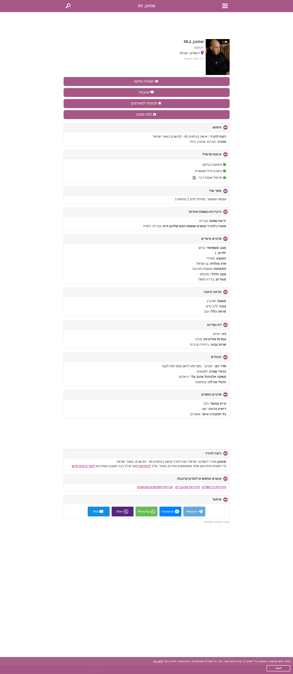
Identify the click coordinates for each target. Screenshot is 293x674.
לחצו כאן (158, 661)
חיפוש (210, 129)
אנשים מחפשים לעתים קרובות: (192, 480)
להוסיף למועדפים (144, 103)
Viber (119, 511)
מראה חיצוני (205, 293)
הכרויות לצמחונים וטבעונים (155, 487)
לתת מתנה (144, 114)
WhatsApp (143, 511)
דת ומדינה (207, 326)
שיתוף (210, 501)
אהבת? (144, 92)
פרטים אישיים (204, 240)
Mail (95, 511)
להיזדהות (145, 466)
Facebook (167, 511)
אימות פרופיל (205, 156)
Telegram (192, 511)
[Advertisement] (146, 24)
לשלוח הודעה (144, 81)
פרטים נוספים (204, 396)
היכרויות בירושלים (214, 487)
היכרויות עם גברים (187, 487)
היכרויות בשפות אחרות (198, 213)
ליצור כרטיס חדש (83, 466)
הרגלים (209, 358)
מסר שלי (208, 192)
